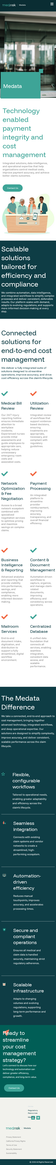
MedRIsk (31, 1117)
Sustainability (11, 1153)
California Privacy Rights (16, 1141)
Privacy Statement (13, 1137)
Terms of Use (11, 1145)
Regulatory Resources (33, 1111)
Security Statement (14, 1149)
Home (30, 1106)
